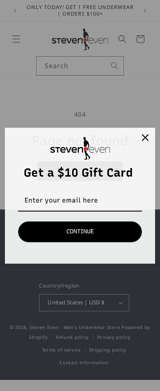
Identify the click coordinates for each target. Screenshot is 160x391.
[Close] (145, 137)
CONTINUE (80, 231)
